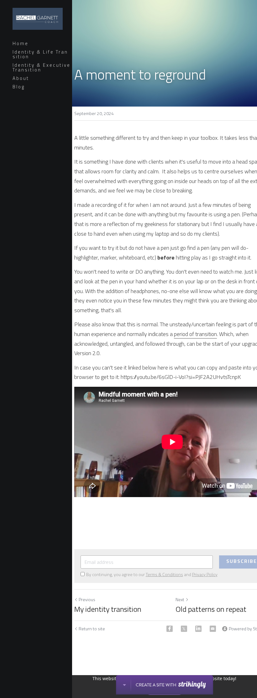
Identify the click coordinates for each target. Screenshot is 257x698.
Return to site (92, 629)
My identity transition (107, 609)
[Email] (213, 629)
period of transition (195, 334)
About (21, 78)
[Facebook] (169, 629)
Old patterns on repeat (211, 609)
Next (180, 599)
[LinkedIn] (198, 629)
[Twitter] (184, 629)
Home (21, 43)
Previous (87, 599)
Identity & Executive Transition (42, 67)
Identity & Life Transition (40, 54)
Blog (19, 86)
